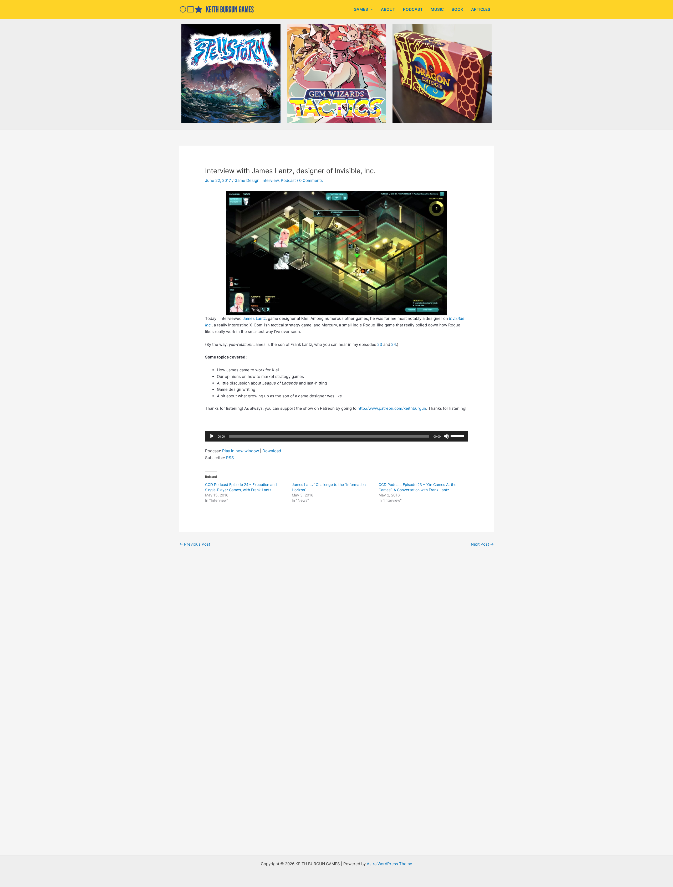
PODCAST (413, 9)
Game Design (246, 180)
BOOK (457, 9)
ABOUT (388, 9)
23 (380, 344)
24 (393, 344)
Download (271, 450)
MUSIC (437, 9)
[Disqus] (336, 622)
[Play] (212, 436)
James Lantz (254, 318)
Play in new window (240, 450)
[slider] (458, 435)
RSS (230, 457)
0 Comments (311, 180)
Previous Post (194, 544)
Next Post (482, 544)
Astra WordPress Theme (389, 863)
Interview (270, 180)
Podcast (288, 180)
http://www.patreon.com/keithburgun (392, 408)
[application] (336, 436)
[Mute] (446, 436)
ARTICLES (480, 9)
